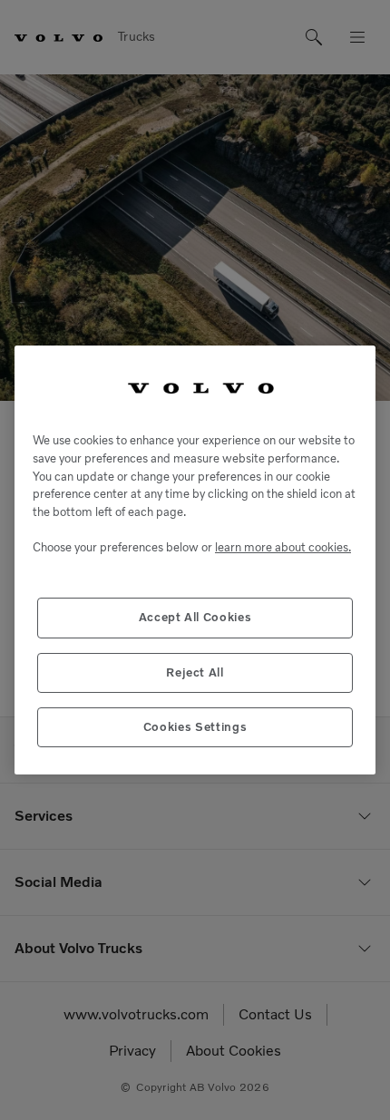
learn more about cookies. (283, 547)
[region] (195, 560)
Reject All (195, 672)
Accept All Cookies (195, 617)
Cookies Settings (195, 727)
